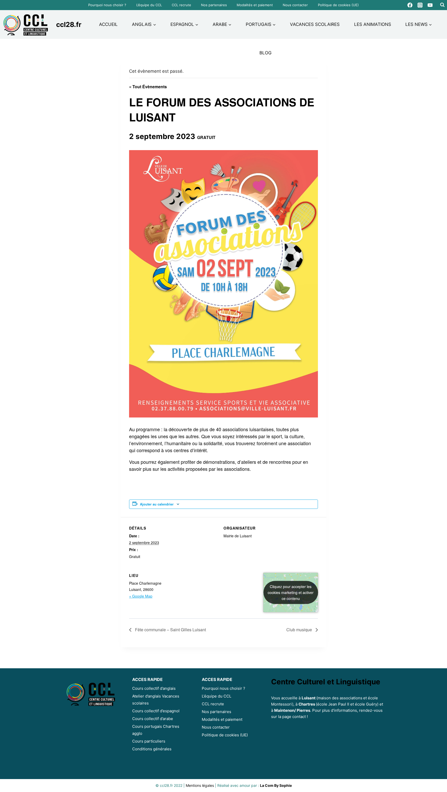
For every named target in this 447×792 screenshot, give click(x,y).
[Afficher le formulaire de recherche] (442, 5)
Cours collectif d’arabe (152, 718)
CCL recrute (181, 5)
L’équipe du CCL (149, 5)
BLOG (265, 52)
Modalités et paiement (255, 5)
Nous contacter (295, 5)
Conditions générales (152, 748)
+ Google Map (140, 596)
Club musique (299, 630)
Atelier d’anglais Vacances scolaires (155, 700)
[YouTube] (430, 5)
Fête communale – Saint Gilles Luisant (170, 630)
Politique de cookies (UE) (338, 5)
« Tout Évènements (148, 87)
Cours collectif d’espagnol (156, 710)
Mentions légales (200, 785)
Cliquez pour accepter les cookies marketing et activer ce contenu (291, 592)
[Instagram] (420, 5)
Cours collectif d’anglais (154, 688)
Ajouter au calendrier (157, 504)
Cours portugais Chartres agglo (155, 730)
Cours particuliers (148, 741)
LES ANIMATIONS (372, 24)
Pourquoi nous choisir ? (107, 5)
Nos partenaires (214, 5)
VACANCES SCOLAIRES (315, 24)
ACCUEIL (108, 24)
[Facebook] (410, 5)
